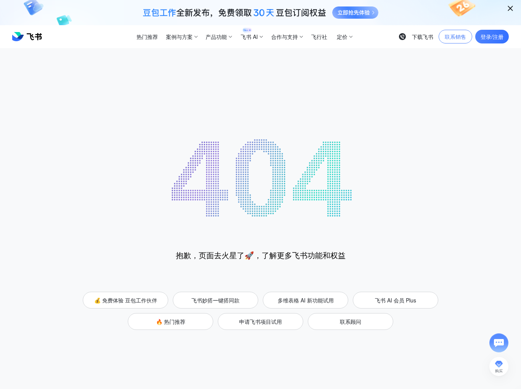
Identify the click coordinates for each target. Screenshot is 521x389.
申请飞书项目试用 (260, 321)
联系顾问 (350, 321)
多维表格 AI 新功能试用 (306, 300)
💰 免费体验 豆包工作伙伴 (125, 300)
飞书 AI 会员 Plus (395, 300)
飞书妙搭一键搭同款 (215, 300)
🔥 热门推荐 (170, 321)
